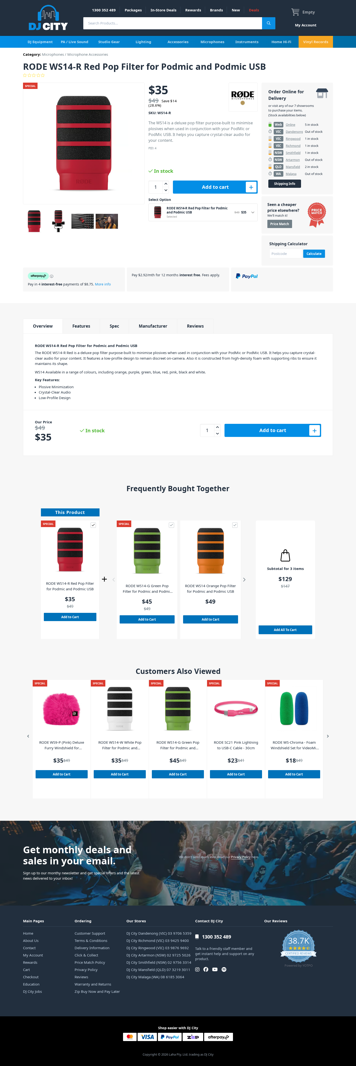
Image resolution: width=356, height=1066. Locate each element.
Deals (254, 10)
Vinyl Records (315, 41)
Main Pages (33, 920)
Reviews (195, 326)
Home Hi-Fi (281, 41)
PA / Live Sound (74, 41)
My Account (306, 25)
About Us (31, 940)
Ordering (83, 920)
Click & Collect (86, 955)
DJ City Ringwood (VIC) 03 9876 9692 (157, 947)
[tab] (42, 326)
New (236, 10)
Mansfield (293, 167)
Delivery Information (92, 947)
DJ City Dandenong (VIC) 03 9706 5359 (159, 933)
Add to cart (215, 187)
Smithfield (293, 152)
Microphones (212, 41)
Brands (216, 10)
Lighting (143, 41)
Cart (26, 969)
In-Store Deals (163, 10)
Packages (133, 10)
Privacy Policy (241, 857)
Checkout (31, 976)
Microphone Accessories (87, 54)
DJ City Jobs (32, 991)
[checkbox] (93, 525)
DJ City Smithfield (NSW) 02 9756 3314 (158, 962)
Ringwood (293, 138)
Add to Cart (70, 617)
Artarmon (293, 160)
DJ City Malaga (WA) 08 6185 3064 (155, 976)
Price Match (279, 224)
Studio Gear (109, 41)
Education (31, 984)
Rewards (193, 10)
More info (103, 284)
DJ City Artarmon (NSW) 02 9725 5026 (158, 955)
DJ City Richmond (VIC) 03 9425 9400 (157, 940)
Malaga (291, 174)
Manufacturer (153, 326)
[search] (172, 23)
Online (290, 124)
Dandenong (294, 131)
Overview (43, 326)
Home (28, 933)
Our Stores (136, 920)
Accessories (178, 41)
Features (81, 326)
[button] (113, 579)
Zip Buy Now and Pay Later (97, 991)
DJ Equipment (40, 41)
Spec (114, 326)
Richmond (293, 145)
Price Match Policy (90, 962)
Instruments (246, 41)
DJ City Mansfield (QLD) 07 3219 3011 (158, 969)
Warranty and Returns (93, 984)
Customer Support (90, 933)
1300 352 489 (104, 10)
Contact (29, 947)
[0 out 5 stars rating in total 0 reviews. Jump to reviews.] (178, 75)
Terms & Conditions (91, 940)
